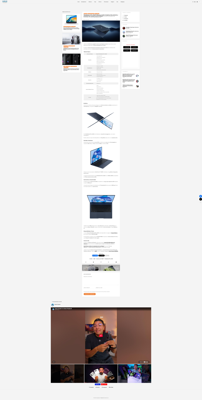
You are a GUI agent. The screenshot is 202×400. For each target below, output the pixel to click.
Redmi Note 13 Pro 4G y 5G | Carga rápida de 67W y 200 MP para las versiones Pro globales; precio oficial (129, 80)
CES (64, 66)
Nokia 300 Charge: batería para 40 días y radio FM (132, 35)
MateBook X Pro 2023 (109, 258)
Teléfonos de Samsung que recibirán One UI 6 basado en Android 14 (128, 86)
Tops (95, 1)
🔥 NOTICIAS (134, 47)
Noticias (90, 1)
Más (117, 1)
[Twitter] (194, 1)
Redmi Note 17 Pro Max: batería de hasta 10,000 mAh (132, 31)
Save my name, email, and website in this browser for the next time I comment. (97, 291)
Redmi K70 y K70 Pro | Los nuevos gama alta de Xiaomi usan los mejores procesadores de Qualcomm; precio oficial (129, 75)
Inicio (78, 1)
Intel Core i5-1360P (100, 258)
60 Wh (91, 258)
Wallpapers (122, 1)
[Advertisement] (131, 60)
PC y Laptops (97, 13)
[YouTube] (197, 1)
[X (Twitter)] (200, 199)
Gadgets (112, 1)
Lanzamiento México (91, 13)
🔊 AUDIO (127, 50)
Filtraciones (106, 1)
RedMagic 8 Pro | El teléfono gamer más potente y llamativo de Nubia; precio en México (71, 49)
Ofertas (100, 1)
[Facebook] (192, 1)
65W (94, 258)
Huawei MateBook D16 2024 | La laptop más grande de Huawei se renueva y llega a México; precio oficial (71, 28)
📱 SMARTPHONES (126, 47)
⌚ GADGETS (134, 50)
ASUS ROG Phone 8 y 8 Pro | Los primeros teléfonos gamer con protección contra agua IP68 (71, 69)
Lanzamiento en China (67, 26)
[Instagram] (195, 1)
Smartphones (83, 1)
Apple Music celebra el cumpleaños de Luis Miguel (94, 246)
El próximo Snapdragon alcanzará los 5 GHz (132, 28)
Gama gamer (68, 66)
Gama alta (85, 13)
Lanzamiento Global (74, 66)
